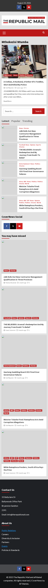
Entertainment (24, 164)
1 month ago (22, 283)
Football (22, 145)
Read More (7, 101)
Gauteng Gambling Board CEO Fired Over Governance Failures (31, 171)
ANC (25, 181)
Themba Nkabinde (11, 283)
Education (7, 75)
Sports (38, 145)
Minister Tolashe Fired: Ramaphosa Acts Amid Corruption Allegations (29, 189)
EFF (28, 200)
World (27, 183)
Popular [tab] (15, 121)
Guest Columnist (10, 330)
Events (5, 546)
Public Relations (9, 530)
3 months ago (22, 330)
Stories (29, 75)
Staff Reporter (10, 88)
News (15, 75)
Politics (22, 75)
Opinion (32, 145)
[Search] (43, 32)
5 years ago (20, 88)
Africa (21, 181)
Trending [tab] (27, 121)
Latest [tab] (5, 121)
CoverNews (36, 580)
